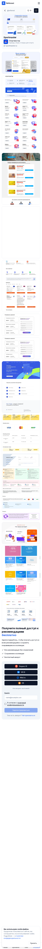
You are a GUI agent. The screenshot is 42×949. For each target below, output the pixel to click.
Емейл (7, 693)
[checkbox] (5, 704)
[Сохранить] (36, 10)
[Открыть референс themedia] (21, 533)
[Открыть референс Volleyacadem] (21, 325)
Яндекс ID (23, 666)
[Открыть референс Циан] (21, 610)
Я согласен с (16, 704)
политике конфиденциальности (13, 937)
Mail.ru (23, 678)
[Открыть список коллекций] (28, 69)
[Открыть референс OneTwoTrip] (21, 179)
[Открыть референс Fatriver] (21, 387)
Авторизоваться (28, 715)
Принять (33, 943)
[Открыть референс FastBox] (21, 440)
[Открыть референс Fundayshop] (21, 571)
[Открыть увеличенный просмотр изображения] (34, 31)
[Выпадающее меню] (39, 3)
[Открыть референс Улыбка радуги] (21, 494)
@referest (11, 10)
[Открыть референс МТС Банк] (21, 125)
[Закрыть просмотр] (5, 10)
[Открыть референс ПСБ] (21, 286)
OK (23, 683)
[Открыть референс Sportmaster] (21, 63)
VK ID (23, 672)
